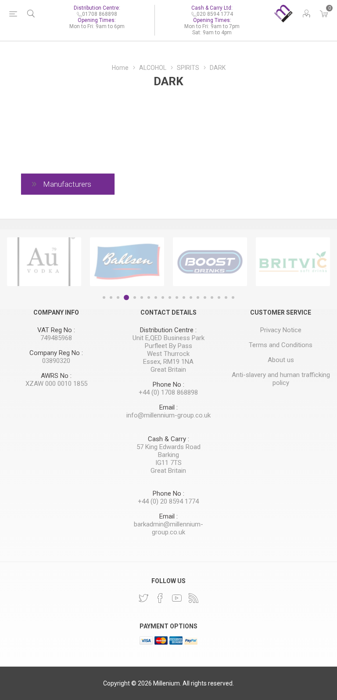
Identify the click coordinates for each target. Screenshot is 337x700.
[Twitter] (143, 598)
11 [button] (177, 297)
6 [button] (141, 297)
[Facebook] (160, 598)
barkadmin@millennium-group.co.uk (168, 528)
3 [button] (118, 297)
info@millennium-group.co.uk (168, 415)
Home (120, 67)
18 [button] (226, 297)
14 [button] (198, 297)
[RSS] (193, 598)
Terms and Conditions (280, 345)
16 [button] (212, 297)
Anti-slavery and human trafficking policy (281, 379)
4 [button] (126, 297)
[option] (44, 262)
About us (281, 360)
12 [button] (184, 297)
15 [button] (205, 297)
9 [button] (162, 297)
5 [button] (134, 297)
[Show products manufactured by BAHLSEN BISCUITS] (127, 262)
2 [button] (111, 297)
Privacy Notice (280, 330)
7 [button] (148, 297)
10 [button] (169, 297)
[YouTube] (177, 598)
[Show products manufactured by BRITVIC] (293, 262)
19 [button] (233, 297)
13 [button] (191, 297)
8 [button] (155, 297)
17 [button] (219, 297)
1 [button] (104, 297)
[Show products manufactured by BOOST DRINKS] (210, 262)
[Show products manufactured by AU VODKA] (44, 262)
